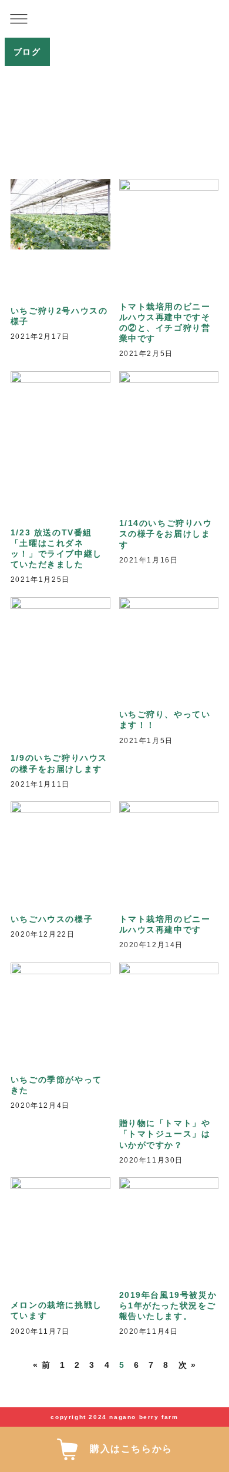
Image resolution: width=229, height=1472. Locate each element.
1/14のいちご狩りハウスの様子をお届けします (166, 533)
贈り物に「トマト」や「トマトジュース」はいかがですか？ (165, 1133)
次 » (188, 1365)
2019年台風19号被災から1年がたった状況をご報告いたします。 (168, 1305)
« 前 (42, 1365)
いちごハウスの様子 (52, 919)
